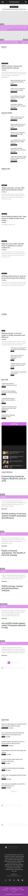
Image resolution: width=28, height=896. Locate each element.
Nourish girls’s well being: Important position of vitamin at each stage (18, 106)
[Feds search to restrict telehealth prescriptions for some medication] (11, 37)
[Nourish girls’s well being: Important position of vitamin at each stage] (5, 106)
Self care (3, 386)
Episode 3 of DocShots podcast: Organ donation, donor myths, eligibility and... (9, 408)
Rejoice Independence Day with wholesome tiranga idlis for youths (18, 82)
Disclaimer (22, 889)
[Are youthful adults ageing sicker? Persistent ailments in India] (22, 400)
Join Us (14, 891)
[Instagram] (9, 880)
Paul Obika (4, 70)
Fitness (3, 330)
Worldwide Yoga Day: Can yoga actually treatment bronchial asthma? (18, 365)
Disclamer (20, 888)
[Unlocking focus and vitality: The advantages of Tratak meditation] (5, 349)
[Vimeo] (18, 880)
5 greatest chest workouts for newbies (13, 768)
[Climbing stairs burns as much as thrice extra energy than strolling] (14, 267)
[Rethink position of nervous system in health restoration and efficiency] (14, 324)
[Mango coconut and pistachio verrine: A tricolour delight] (5, 90)
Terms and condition (14, 889)
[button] (2, 2)
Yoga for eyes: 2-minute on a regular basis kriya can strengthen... (17, 357)
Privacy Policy (5, 889)
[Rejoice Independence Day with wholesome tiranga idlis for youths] (5, 82)
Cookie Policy (13, 888)
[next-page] (18, 662)
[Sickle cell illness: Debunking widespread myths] (22, 417)
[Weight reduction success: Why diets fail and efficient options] (14, 179)
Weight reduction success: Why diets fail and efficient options (13, 189)
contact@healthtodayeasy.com (14, 876)
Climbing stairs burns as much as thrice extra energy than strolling (14, 277)
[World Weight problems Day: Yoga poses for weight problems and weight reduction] (14, 208)
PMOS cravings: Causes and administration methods (12, 67)
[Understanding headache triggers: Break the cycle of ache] (22, 385)
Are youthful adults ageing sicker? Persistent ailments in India (8, 400)
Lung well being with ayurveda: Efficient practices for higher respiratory (18, 97)
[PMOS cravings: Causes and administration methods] (14, 57)
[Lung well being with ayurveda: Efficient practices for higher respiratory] (5, 97)
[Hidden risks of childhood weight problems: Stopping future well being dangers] (5, 158)
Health (2, 24)
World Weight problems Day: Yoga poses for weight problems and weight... (14, 218)
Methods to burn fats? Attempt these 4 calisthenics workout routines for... (13, 246)
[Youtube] (22, 880)
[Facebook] (5, 880)
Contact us (7, 888)
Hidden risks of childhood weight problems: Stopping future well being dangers (18, 158)
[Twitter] (14, 880)
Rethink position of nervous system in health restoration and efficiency (13, 335)
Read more (4, 508)
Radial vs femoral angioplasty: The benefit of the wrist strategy (13, 553)
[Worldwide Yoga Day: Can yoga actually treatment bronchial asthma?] (5, 365)
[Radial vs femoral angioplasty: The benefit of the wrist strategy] (22, 392)
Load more (13, 791)
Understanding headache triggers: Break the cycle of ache (13, 478)
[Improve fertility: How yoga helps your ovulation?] (5, 374)
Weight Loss (4, 185)
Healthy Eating (5, 63)
